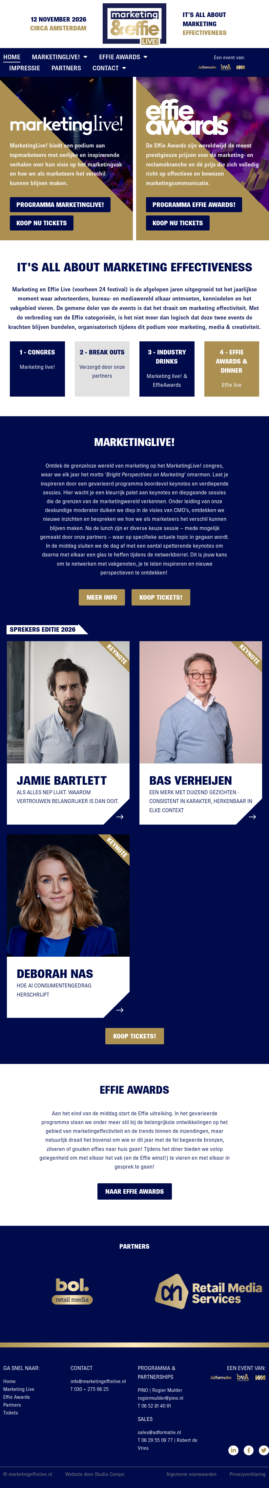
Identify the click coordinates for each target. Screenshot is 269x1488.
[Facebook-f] (249, 1450)
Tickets (10, 1412)
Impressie (24, 68)
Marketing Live (18, 1389)
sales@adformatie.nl (159, 1432)
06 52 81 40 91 (156, 1406)
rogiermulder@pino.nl (160, 1398)
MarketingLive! (56, 56)
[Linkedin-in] (233, 1450)
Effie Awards (119, 56)
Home (11, 56)
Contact (106, 68)
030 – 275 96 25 (91, 1389)
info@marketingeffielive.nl (98, 1381)
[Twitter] (264, 1450)
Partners (66, 68)
